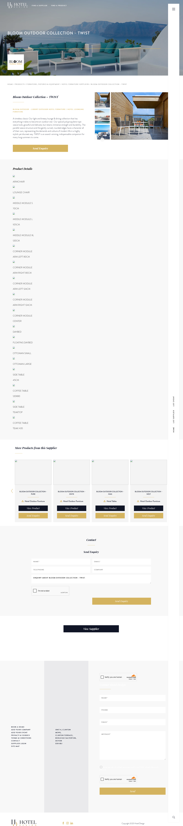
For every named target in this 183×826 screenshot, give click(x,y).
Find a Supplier (39, 5)
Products (20, 84)
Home (10, 84)
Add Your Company (21, 729)
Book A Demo (17, 727)
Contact (15, 741)
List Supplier (173, 416)
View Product (33, 508)
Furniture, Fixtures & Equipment (43, 84)
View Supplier (91, 628)
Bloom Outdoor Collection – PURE (33, 492)
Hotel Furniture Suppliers (75, 84)
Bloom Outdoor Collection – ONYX (72, 492)
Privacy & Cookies (20, 735)
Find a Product (59, 5)
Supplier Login (18, 743)
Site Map (15, 746)
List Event (173, 401)
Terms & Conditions (21, 738)
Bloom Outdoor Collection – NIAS (110, 492)
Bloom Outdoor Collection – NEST (148, 492)
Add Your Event (19, 732)
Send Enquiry (40, 148)
